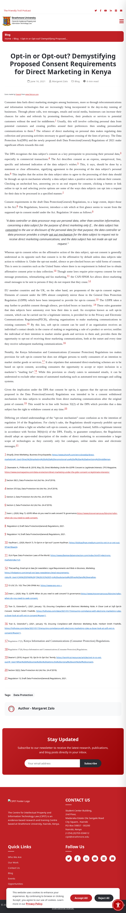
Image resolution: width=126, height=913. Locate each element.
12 (89, 280)
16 (64, 342)
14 (94, 304)
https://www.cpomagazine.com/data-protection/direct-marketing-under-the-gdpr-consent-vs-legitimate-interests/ (57, 472)
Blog (16, 38)
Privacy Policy (34, 903)
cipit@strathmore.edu (77, 836)
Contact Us (14, 867)
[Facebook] (100, 10)
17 (6, 641)
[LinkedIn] (111, 10)
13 (97, 299)
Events (11, 878)
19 (25, 403)
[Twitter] (96, 10)
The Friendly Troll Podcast (17, 10)
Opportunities (15, 883)
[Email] (121, 10)
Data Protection (23, 695)
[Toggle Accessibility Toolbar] (118, 905)
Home (8, 38)
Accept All (81, 898)
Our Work (13, 862)
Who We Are (15, 857)
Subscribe (90, 763)
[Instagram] (116, 10)
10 (55, 270)
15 (28, 323)
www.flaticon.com (32, 94)
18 (6, 649)
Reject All (103, 898)
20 (65, 408)
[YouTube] (105, 10)
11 (68, 275)
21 (17, 445)
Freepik (18, 94)
